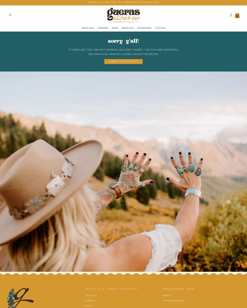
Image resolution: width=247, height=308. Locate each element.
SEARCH (167, 295)
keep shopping (123, 62)
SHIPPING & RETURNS (174, 300)
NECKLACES (91, 295)
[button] (10, 15)
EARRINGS (90, 300)
